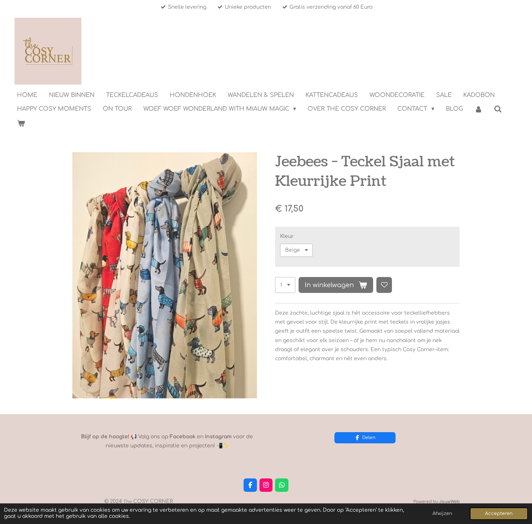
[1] (285, 285)
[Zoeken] (498, 109)
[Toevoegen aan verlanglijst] (384, 285)
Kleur (287, 236)
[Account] (478, 109)
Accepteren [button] (499, 513)
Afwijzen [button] (442, 513)
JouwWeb (449, 501)
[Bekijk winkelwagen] (21, 123)
